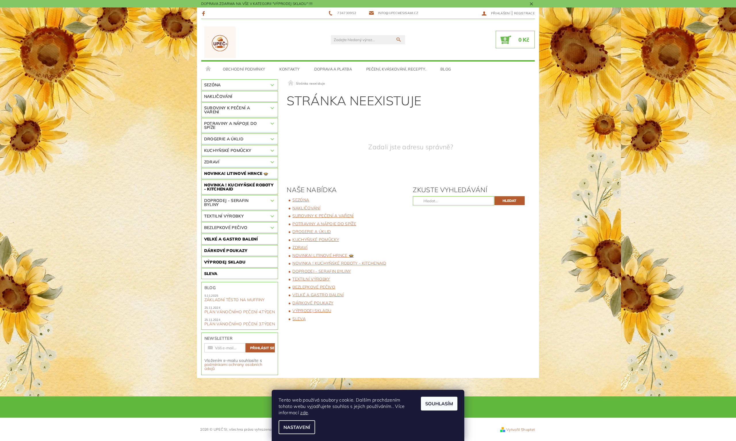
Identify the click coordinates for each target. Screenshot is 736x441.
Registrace (524, 13)
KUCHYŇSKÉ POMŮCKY (227, 150)
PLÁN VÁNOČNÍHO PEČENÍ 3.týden (239, 324)
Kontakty (289, 69)
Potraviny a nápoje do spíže (230, 125)
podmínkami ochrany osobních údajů (233, 366)
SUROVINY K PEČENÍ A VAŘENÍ (227, 109)
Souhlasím (439, 403)
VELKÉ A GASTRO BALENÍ (231, 239)
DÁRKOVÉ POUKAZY (226, 250)
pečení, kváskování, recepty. (396, 69)
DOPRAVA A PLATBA (333, 69)
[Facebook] (204, 13)
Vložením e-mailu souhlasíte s (233, 364)
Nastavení (296, 427)
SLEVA (211, 273)
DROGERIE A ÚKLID (224, 139)
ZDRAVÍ (212, 162)
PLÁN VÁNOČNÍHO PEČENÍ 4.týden (239, 311)
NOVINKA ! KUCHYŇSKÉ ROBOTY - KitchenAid (238, 187)
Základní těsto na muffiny (234, 299)
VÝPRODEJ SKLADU (225, 262)
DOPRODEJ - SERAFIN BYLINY (226, 202)
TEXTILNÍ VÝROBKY (224, 216)
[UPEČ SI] (220, 42)
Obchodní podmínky (244, 69)
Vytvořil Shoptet (520, 429)
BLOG (445, 69)
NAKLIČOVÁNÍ (218, 96)
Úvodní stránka (208, 69)
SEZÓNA (212, 84)
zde (304, 412)
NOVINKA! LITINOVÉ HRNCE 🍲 (236, 173)
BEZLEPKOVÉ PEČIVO (225, 227)
